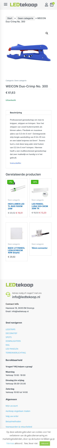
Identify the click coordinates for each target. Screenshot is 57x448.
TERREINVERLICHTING (16, 352)
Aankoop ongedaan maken (18, 411)
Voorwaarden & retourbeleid (19, 426)
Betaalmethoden (13, 421)
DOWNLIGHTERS (13, 341)
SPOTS (9, 337)
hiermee (10, 443)
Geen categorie (25, 18)
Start (9, 18)
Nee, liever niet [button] (31, 443)
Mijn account (12, 405)
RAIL (8, 345)
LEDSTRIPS (10, 329)
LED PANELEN (12, 348)
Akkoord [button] (44, 443)
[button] (46, 33)
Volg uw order (12, 416)
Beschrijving (16, 112)
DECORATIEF (11, 333)
